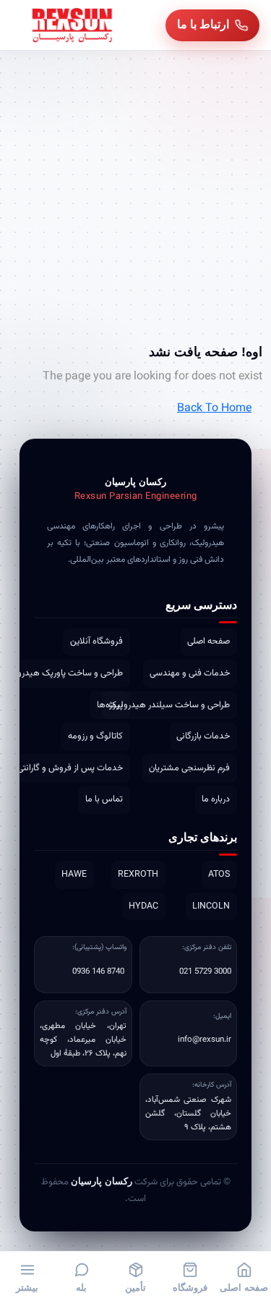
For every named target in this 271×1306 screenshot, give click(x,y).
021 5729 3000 (205, 971)
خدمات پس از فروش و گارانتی (70, 768)
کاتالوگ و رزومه (95, 736)
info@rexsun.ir (204, 1039)
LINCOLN (211, 906)
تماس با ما (104, 799)
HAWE (74, 874)
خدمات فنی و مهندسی (190, 673)
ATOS (219, 874)
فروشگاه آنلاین (96, 641)
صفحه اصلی (208, 641)
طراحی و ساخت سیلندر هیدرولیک (169, 705)
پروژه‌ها (110, 705)
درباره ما (216, 799)
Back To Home (214, 409)
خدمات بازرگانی (203, 736)
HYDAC (143, 906)
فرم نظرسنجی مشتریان (189, 768)
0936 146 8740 (98, 971)
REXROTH (138, 874)
